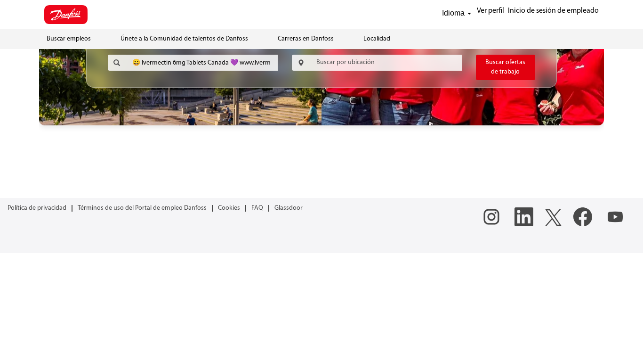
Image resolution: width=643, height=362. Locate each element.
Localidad (376, 38)
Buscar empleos (69, 38)
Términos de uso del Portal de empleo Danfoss (142, 208)
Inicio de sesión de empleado (553, 11)
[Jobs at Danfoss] (66, 15)
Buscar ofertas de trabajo (505, 67)
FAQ (257, 208)
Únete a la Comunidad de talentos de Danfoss (184, 38)
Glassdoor (288, 208)
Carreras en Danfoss (306, 38)
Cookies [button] (229, 208)
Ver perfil (490, 11)
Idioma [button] (454, 13)
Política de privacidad (37, 208)
